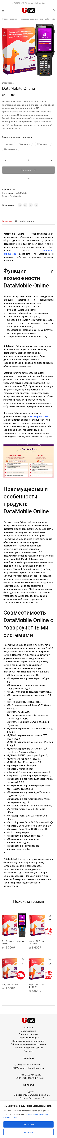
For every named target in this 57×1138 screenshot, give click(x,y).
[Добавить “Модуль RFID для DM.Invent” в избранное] (50, 920)
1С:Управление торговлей (21, 678)
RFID (47, 416)
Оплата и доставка (28, 1034)
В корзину (26, 170)
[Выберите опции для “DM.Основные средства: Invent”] (23, 916)
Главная (28, 1027)
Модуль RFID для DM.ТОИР (36, 986)
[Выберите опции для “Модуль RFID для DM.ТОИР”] (50, 959)
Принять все (28, 1124)
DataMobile (8, 82)
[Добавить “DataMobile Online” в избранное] (28, 179)
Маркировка (37, 416)
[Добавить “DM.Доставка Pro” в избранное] (23, 963)
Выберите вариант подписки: (17, 137)
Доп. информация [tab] (24, 221)
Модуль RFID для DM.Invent (36, 942)
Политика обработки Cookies (28, 1047)
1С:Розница (14, 702)
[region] (28, 1119)
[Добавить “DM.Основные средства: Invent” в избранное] (23, 920)
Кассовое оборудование (31, 19)
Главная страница (10, 19)
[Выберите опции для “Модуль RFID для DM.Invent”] (50, 916)
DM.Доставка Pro (10, 984)
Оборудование (28, 1031)
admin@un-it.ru (38, 3)
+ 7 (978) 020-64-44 (21, 3)
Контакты (28, 1051)
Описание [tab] (7, 221)
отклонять (28, 1132)
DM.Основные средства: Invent (13, 942)
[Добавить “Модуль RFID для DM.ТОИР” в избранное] (50, 963)
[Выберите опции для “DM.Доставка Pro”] (23, 959)
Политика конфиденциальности (28, 1041)
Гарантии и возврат (29, 1037)
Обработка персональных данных (28, 1044)
